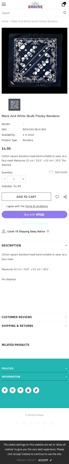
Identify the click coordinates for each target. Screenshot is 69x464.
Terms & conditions (36, 206)
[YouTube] (28, 390)
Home (5, 21)
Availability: (8, 135)
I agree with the (15, 206)
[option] (34, 61)
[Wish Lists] (57, 196)
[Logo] (35, 4)
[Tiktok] (36, 390)
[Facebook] (5, 390)
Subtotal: (7, 186)
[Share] (64, 196)
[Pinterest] (20, 390)
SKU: (4, 129)
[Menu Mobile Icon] (4, 4)
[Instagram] (13, 390)
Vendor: (6, 124)
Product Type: (9, 140)
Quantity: (7, 172)
